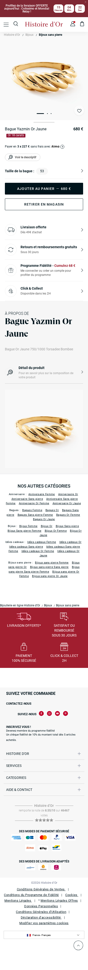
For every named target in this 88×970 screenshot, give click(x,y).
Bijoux (29, 35)
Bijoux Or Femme (56, 530)
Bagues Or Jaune (44, 519)
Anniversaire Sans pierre (27, 499)
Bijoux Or (47, 526)
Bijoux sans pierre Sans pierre (49, 567)
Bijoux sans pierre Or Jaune (49, 576)
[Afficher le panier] (82, 24)
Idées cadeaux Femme (41, 542)
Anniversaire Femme (41, 494)
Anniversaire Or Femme (34, 503)
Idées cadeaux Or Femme (38, 551)
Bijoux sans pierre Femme (51, 562)
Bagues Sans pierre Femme (35, 514)
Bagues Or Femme (68, 514)
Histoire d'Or (12, 35)
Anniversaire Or (68, 494)
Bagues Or (52, 510)
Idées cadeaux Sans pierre (26, 546)
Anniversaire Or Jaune (67, 503)
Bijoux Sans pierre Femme (24, 530)
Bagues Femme (32, 510)
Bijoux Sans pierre (67, 526)
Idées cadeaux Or (70, 542)
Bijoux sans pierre (50, 35)
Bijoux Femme (28, 526)
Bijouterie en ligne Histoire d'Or (20, 605)
